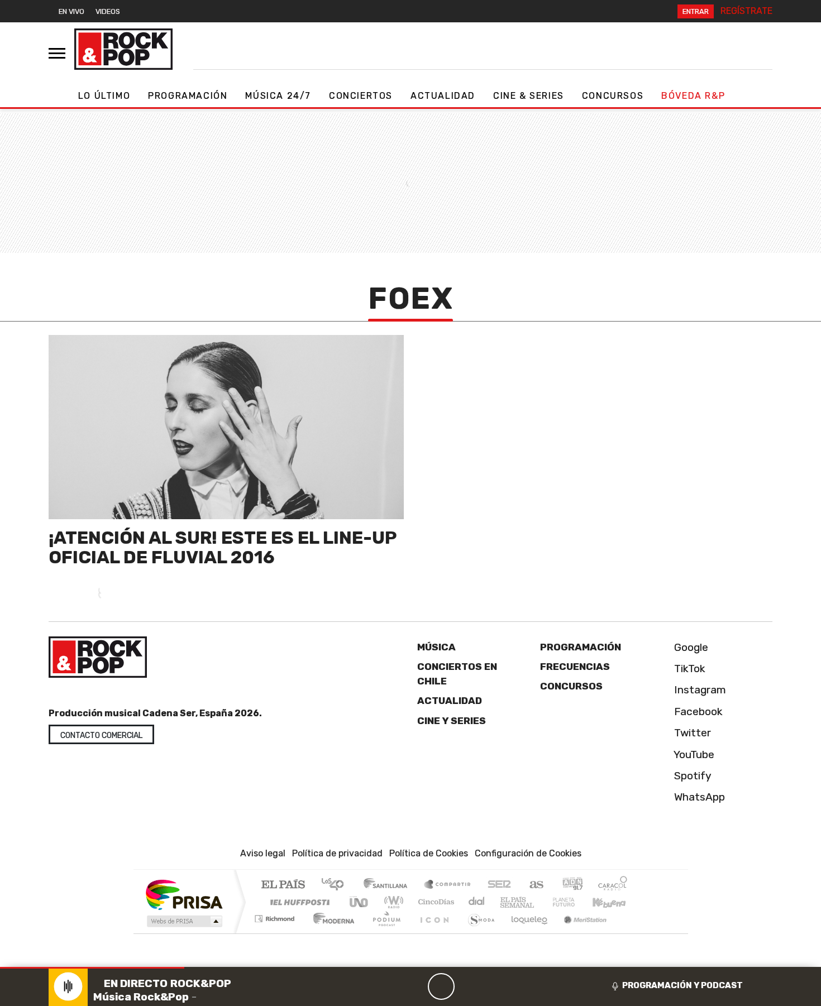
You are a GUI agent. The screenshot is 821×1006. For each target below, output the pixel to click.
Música (436, 647)
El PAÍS (283, 885)
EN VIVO (71, 11)
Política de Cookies (428, 853)
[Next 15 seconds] (468, 986)
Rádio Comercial (629, 933)
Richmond (276, 933)
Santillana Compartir (448, 885)
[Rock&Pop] (123, 49)
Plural (383, 933)
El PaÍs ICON (432, 933)
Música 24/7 (278, 95)
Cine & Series (528, 95)
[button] (92, 968)
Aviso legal (262, 853)
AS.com (534, 885)
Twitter (691, 732)
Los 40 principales (336, 885)
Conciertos (361, 95)
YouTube (692, 754)
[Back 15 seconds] (414, 986)
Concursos (612, 95)
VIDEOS (108, 11)
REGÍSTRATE (746, 11)
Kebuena (614, 902)
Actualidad (442, 95)
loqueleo (525, 933)
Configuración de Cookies (528, 853)
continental (477, 902)
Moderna (331, 933)
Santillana (389, 885)
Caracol (612, 885)
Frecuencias (575, 666)
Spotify (691, 775)
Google (689, 647)
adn (571, 885)
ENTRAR (695, 11)
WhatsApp (698, 797)
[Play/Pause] (441, 986)
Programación (187, 95)
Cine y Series (451, 720)
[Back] (387, 986)
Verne (540, 902)
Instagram (698, 689)
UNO (359, 902)
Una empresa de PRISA (184, 894)
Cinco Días (434, 902)
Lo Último (104, 95)
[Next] (494, 986)
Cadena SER (499, 885)
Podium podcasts (276, 916)
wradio (392, 902)
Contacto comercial (101, 735)
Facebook (697, 711)
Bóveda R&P (693, 95)
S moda (477, 933)
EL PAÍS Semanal (507, 902)
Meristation (579, 933)
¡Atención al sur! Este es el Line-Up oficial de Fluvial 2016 (222, 547)
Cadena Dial (574, 902)
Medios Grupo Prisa (183, 921)
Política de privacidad (337, 853)
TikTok (688, 668)
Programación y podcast (682, 985)
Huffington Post (298, 902)
